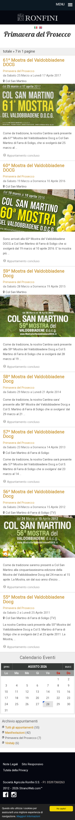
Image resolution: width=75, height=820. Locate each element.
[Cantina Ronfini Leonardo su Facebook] (5, 796)
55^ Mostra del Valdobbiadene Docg (33, 599)
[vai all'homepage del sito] (38, 15)
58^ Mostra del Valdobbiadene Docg (33, 379)
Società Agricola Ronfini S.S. (21, 782)
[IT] (35, 27)
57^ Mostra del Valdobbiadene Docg (33, 434)
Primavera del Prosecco (18, 71)
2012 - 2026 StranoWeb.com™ (22, 788)
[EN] (40, 27)
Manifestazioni (15, 732)
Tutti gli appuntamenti (19, 727)
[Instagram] (13, 796)
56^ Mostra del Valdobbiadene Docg (33, 494)
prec (7, 666)
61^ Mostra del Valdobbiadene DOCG (33, 62)
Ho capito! (61, 808)
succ (68, 666)
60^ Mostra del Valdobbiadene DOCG (33, 167)
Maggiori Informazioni (28, 816)
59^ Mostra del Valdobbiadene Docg (33, 273)
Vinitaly (10, 743)
